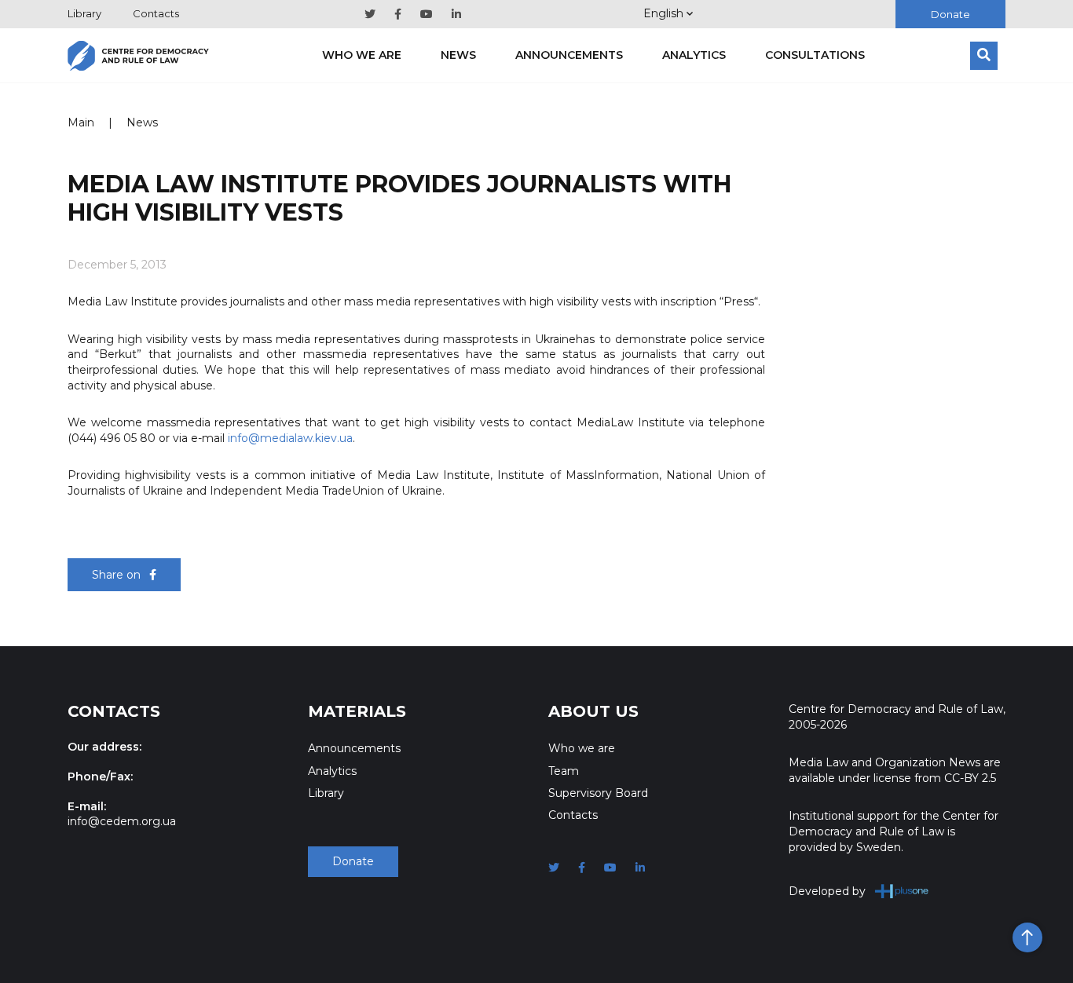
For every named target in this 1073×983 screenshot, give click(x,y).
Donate (950, 14)
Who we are (361, 55)
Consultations (815, 55)
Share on (118, 575)
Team (563, 771)
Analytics (694, 55)
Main (81, 122)
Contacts (156, 13)
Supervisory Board (598, 793)
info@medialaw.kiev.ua (290, 438)
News (458, 55)
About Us (593, 711)
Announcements (569, 55)
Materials (357, 711)
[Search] (984, 56)
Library (84, 13)
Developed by (827, 891)
